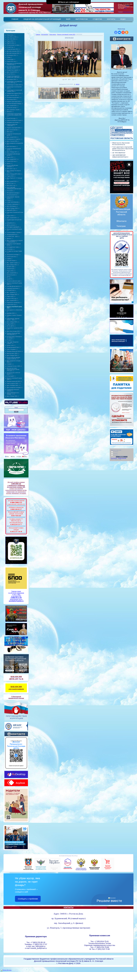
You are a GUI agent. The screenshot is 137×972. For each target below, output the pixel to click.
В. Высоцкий (10, 376)
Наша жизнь (10, 35)
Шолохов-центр (11, 274)
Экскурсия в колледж (12, 254)
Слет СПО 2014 (11, 39)
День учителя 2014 (12, 95)
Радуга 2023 (10, 324)
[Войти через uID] (115, 32)
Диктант (9, 238)
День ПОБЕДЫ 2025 (12, 385)
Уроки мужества (11, 256)
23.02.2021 (10, 249)
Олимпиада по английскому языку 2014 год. (14, 82)
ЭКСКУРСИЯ (10, 268)
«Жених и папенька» (12, 204)
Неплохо (115, 455)
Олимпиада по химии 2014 (14, 84)
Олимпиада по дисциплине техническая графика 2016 (14, 114)
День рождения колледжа (14, 387)
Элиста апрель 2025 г (13, 383)
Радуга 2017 (10, 157)
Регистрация (126, 12)
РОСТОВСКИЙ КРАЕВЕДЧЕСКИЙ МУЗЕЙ (14, 188)
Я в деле (9, 340)
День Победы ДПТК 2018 (13, 174)
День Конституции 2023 (13, 331)
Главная (38, 34)
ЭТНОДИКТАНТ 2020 (13, 247)
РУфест (9, 200)
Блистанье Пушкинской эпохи (15, 212)
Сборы (8, 57)
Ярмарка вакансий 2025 (13, 381)
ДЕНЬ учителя (11, 225)
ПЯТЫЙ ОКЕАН (11, 260)
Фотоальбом (44, 34)
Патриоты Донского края (13, 281)
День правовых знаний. (13, 109)
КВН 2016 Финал (11, 146)
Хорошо (115, 453)
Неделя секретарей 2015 (13, 101)
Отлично (115, 451)
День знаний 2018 (11, 181)
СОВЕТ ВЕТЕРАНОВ (12, 202)
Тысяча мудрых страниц (13, 232)
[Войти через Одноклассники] (126, 32)
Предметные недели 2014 (14, 93)
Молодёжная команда (13, 192)
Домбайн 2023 (11, 313)
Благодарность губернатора (14, 310)
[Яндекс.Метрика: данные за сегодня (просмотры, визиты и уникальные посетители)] (6, 970)
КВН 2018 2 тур (11, 185)
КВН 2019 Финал (11, 206)
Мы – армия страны (12, 262)
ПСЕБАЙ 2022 (11, 290)
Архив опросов (122, 458)
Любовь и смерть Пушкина (14, 315)
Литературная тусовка (13, 45)
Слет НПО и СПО (11, 37)
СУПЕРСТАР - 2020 (12, 236)
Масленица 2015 (11, 99)
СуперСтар (10, 47)
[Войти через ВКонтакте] (119, 32)
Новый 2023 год (11, 304)
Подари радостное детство (14, 219)
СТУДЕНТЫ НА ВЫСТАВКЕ (14, 251)
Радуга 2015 (10, 41)
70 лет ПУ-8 (10, 74)
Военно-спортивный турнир (14, 229)
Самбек (9, 258)
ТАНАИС (9, 364)
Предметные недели (12, 70)
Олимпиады (10, 59)
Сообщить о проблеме (28, 899)
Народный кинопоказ (12, 288)
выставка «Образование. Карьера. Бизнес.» (14, 67)
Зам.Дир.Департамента (13, 286)
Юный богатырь (11, 118)
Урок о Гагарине (11, 349)
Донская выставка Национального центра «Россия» (13, 369)
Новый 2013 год (11, 61)
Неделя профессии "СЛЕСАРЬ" (12, 125)
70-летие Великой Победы (14, 103)
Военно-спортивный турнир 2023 (66, 34)
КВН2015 (9, 111)
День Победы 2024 (12, 355)
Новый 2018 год (11, 161)
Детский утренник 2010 (13, 51)
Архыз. (9, 163)
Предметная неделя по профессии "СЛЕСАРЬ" (13, 76)
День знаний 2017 (11, 159)
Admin (77, 84)
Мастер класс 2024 (12, 353)
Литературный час (12, 194)
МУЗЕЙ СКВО (10, 266)
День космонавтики (12, 129)
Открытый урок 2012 (12, 49)
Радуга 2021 (10, 270)
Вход (132, 12)
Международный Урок (13, 347)
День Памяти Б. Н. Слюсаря (14, 178)
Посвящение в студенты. (14, 139)
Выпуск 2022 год (11, 298)
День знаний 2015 (11, 105)
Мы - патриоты (11, 292)
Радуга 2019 (10, 215)
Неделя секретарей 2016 (13, 127)
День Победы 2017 (12, 151)
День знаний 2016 (11, 137)
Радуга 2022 (10, 296)
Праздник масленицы (13, 122)
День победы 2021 (12, 264)
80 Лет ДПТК (10, 326)
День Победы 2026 (12, 396)
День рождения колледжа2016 (15, 143)
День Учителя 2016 (12, 141)
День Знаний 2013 (12, 72)
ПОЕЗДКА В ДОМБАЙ (13, 227)
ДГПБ (8, 277)
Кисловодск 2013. (11, 79)
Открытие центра (11, 107)
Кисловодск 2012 (11, 55)
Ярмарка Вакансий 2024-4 (14, 351)
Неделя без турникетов (13, 302)
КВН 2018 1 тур (11, 168)
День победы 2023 (12, 322)
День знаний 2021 (11, 272)
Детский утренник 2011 (13, 53)
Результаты (114, 458)
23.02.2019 (10, 190)
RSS (125, 8)
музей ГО (9, 279)
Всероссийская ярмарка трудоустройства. (13, 358)
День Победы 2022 (12, 294)
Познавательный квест (13, 97)
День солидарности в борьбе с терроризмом (15, 241)
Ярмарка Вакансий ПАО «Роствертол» (13, 334)
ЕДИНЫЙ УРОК (11, 210)
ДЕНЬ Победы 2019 (12, 208)
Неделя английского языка (14, 120)
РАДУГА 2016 (10, 43)
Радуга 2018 (10, 176)
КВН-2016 (9, 131)
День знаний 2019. (12, 217)
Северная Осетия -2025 (13, 366)
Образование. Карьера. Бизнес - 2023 (13, 319)
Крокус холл (10, 345)
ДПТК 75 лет (10, 183)
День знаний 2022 (11, 300)
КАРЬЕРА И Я (10, 223)
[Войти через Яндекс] (123, 32)
